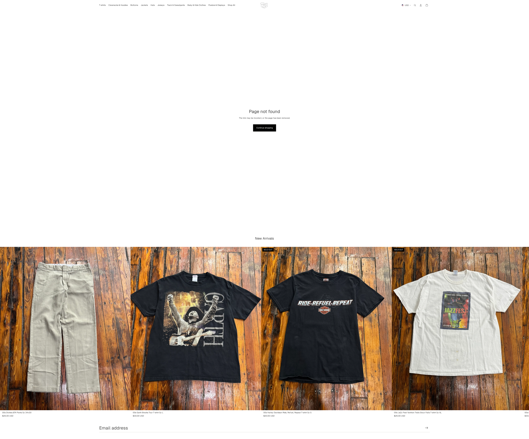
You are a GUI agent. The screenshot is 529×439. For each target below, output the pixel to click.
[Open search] (415, 5)
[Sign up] (426, 428)
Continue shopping (264, 128)
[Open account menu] (421, 5)
